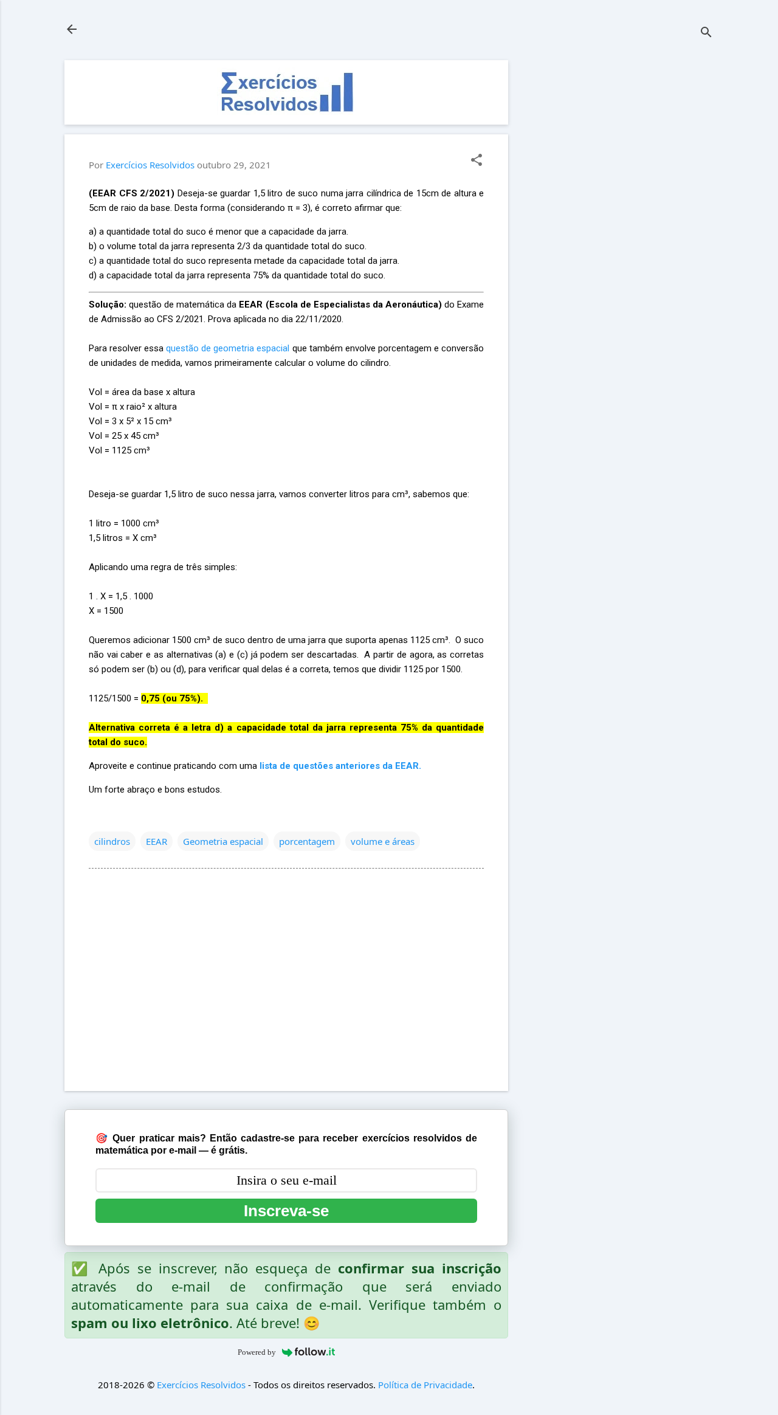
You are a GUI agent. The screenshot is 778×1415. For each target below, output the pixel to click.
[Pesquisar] (706, 33)
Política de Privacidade (425, 1385)
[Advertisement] (622, 242)
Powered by (257, 1352)
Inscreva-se (286, 1211)
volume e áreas (383, 841)
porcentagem (307, 841)
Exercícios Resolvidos (201, 1385)
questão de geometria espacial (227, 348)
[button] (476, 161)
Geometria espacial (223, 841)
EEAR (156, 841)
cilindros (112, 841)
